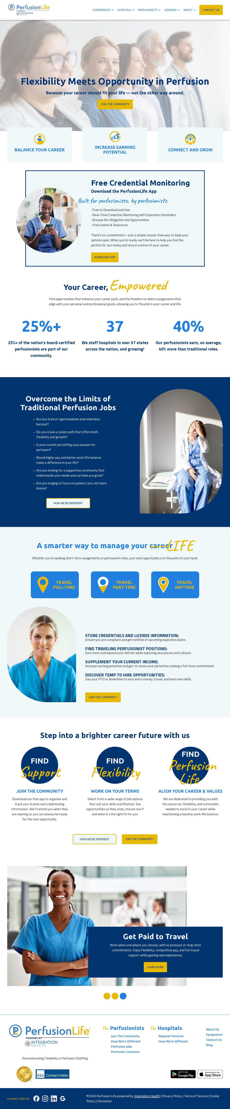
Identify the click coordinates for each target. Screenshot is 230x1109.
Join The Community (115, 104)
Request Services (171, 1036)
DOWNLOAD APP (104, 257)
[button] (104, 10)
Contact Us (214, 1039)
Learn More (155, 967)
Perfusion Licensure (125, 1051)
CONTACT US (211, 9)
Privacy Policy (172, 1096)
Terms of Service (196, 1096)
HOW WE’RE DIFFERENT (68, 503)
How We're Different (125, 1041)
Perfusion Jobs (121, 1046)
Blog (209, 1044)
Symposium (214, 1034)
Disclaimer (104, 1101)
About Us (212, 1029)
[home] (29, 10)
